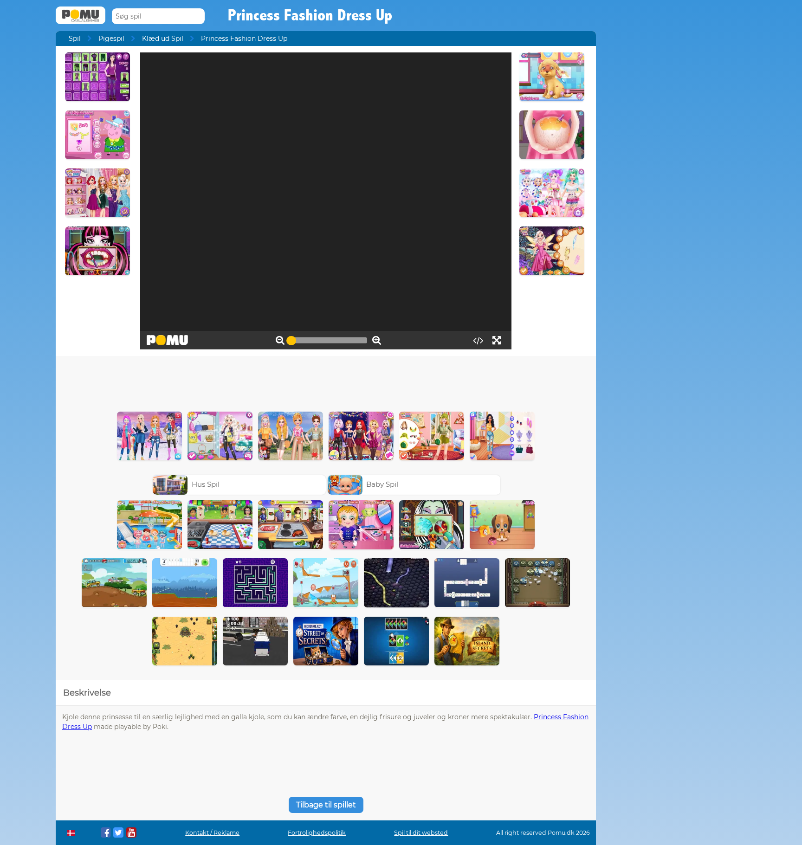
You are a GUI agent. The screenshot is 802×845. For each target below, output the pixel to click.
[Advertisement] (326, 381)
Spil (75, 38)
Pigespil (111, 38)
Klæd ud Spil (162, 38)
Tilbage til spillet (326, 804)
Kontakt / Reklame (212, 832)
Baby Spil (382, 484)
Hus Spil (206, 484)
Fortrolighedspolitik (317, 832)
